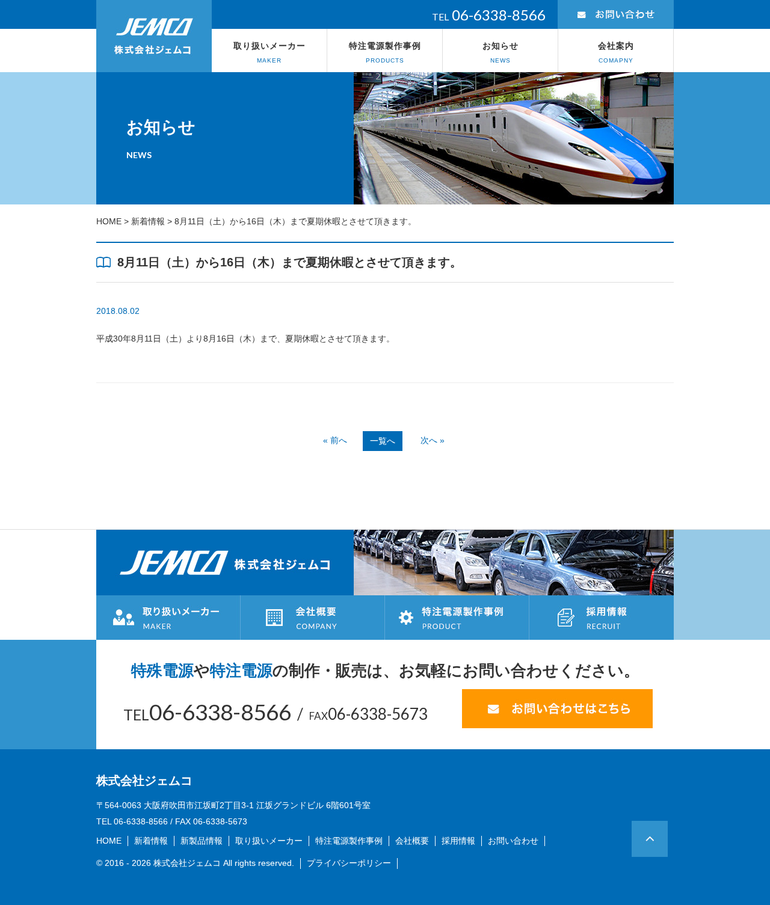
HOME (109, 221)
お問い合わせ (513, 840)
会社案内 (616, 52)
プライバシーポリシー (349, 863)
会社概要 (412, 840)
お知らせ (500, 52)
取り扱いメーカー (269, 52)
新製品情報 (201, 840)
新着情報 (148, 221)
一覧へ (382, 441)
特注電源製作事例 (385, 52)
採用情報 (458, 840)
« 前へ (335, 440)
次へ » (432, 440)
